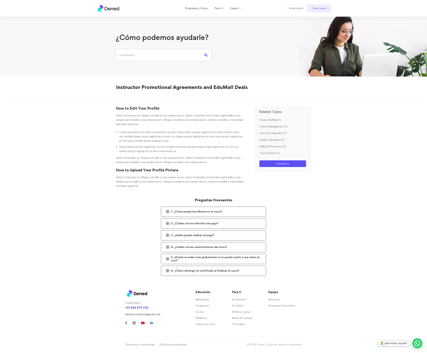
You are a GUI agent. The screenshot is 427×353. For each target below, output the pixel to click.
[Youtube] (143, 323)
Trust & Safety (269, 153)
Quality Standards (271, 139)
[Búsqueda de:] (163, 55)
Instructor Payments (272, 133)
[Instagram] (134, 323)
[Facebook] (126, 323)
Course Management (273, 126)
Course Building (270, 119)
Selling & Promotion (272, 146)
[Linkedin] (151, 323)
